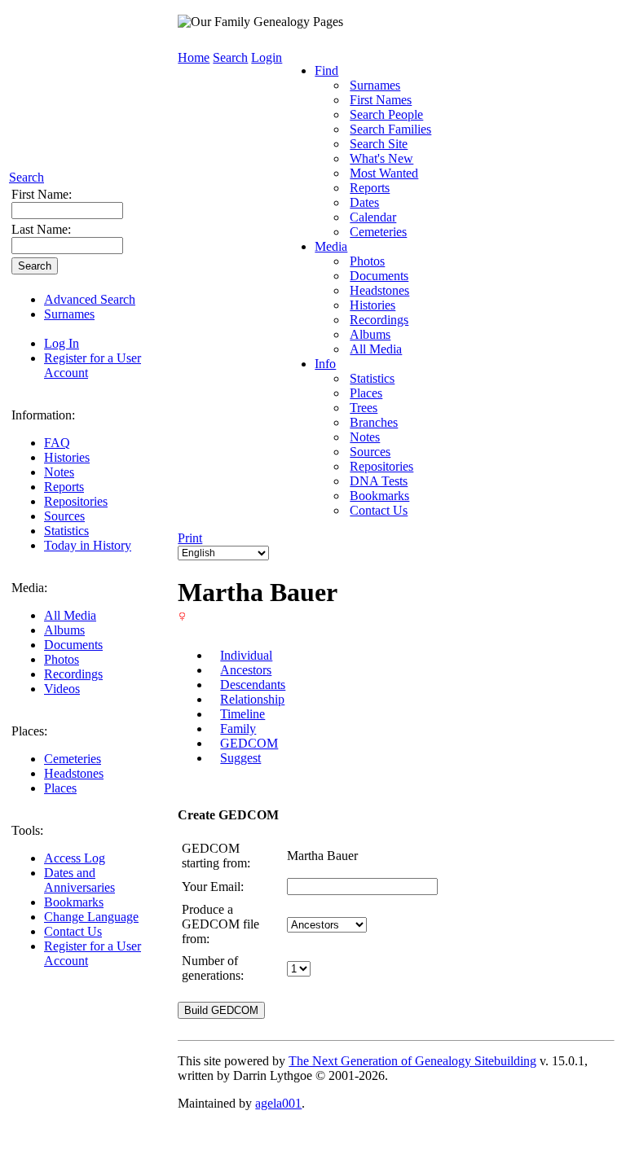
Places (60, 788)
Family (238, 728)
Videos (62, 689)
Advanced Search (89, 299)
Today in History (87, 545)
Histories (67, 457)
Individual (246, 655)
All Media (70, 615)
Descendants (252, 684)
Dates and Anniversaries (79, 880)
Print (190, 538)
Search (26, 177)
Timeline (242, 714)
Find (326, 70)
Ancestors (245, 670)
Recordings (73, 674)
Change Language (91, 917)
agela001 (278, 1103)
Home (193, 57)
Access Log (74, 858)
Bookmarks (74, 902)
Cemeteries (72, 759)
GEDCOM (249, 743)
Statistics (66, 531)
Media (331, 246)
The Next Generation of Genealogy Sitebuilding (412, 1061)
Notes (59, 472)
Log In (61, 343)
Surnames (69, 314)
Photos (61, 659)
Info (325, 364)
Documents (73, 645)
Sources (64, 516)
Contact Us (73, 931)
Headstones (74, 773)
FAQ (57, 443)
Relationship (252, 699)
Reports (64, 487)
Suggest (240, 758)
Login (266, 57)
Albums (64, 630)
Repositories (76, 501)
